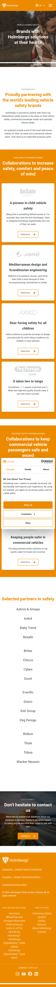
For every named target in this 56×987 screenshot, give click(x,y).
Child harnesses (14, 924)
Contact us (25, 836)
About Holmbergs (41, 928)
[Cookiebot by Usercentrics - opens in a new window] (41, 462)
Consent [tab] (10, 469)
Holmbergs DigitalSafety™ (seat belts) (14, 954)
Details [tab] (28, 469)
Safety (41, 920)
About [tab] (46, 469)
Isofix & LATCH (14, 928)
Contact (42, 931)
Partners (41, 924)
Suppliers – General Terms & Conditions (21, 877)
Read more (25, 234)
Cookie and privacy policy (14, 884)
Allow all (28, 505)
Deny (28, 523)
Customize (26, 514)
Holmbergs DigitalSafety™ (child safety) (14, 943)
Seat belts (14, 913)
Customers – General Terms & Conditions (22, 869)
